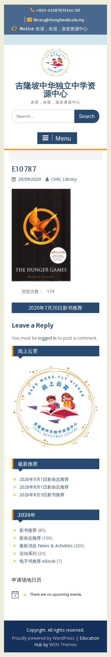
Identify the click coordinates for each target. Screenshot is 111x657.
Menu (63, 138)
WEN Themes (63, 644)
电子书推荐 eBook (37, 561)
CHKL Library (63, 179)
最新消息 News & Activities (46, 546)
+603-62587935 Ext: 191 (58, 10)
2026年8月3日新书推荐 (41, 495)
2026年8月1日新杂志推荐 (44, 487)
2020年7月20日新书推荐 (55, 307)
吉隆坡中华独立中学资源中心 (55, 89)
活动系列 (28, 553)
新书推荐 (28, 530)
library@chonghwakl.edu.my (59, 20)
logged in (47, 338)
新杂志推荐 (30, 538)
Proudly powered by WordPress (43, 638)
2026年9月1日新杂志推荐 (44, 479)
